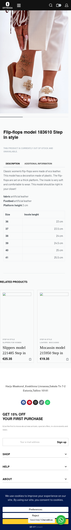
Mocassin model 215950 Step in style (52, 350)
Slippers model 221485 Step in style (14, 350)
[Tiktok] (41, 402)
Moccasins (54, 342)
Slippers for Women (12, 342)
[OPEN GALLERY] (34, 61)
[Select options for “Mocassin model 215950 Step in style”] (67, 359)
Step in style (9, 339)
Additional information (38, 163)
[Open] (19, 5)
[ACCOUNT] (66, 5)
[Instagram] (35, 402)
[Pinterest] (29, 402)
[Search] (50, 5)
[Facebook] (23, 402)
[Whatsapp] (47, 402)
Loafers (44, 342)
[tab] (12, 163)
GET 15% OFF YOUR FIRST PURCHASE (23, 416)
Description (13, 163)
